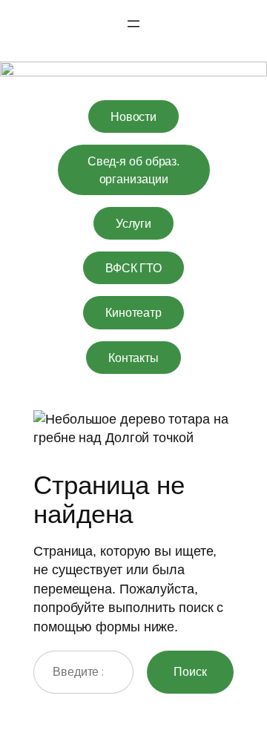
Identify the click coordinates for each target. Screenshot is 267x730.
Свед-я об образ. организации (133, 169)
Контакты (133, 357)
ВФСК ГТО (133, 267)
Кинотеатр (133, 312)
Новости (133, 116)
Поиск (190, 671)
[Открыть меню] (133, 24)
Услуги (133, 223)
